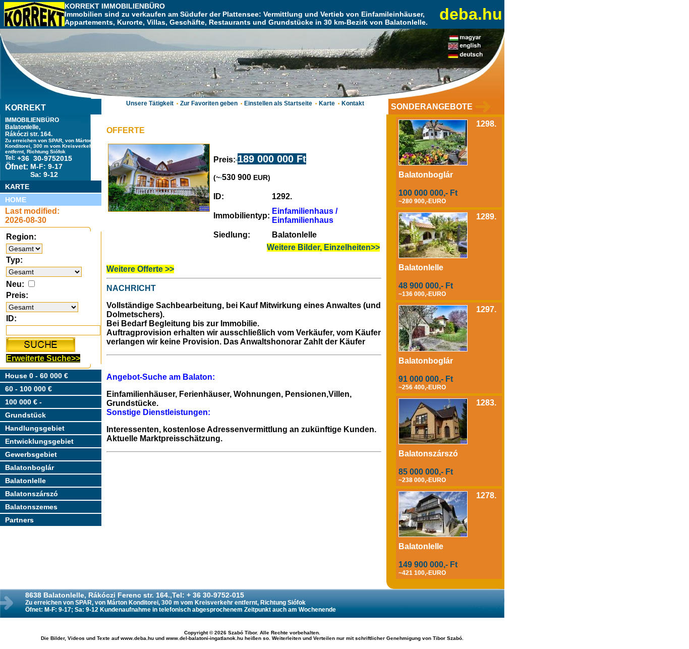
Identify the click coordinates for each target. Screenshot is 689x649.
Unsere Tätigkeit (150, 103)
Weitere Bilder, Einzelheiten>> (323, 247)
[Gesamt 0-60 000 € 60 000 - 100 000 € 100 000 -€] (42, 307)
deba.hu (470, 14)
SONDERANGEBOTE (432, 106)
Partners (19, 520)
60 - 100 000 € (28, 389)
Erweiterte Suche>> (43, 358)
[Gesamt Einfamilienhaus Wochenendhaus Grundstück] (44, 271)
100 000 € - (23, 402)
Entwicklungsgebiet (39, 441)
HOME (15, 200)
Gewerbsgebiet (31, 454)
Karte (327, 103)
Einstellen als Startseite (278, 103)
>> (169, 269)
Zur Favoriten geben (209, 103)
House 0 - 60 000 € (36, 376)
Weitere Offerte (135, 269)
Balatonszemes (31, 507)
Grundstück (25, 415)
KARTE (17, 187)
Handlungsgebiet (35, 428)
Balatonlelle (25, 481)
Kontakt (352, 103)
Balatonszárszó (31, 494)
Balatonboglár (29, 467)
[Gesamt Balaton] (24, 248)
